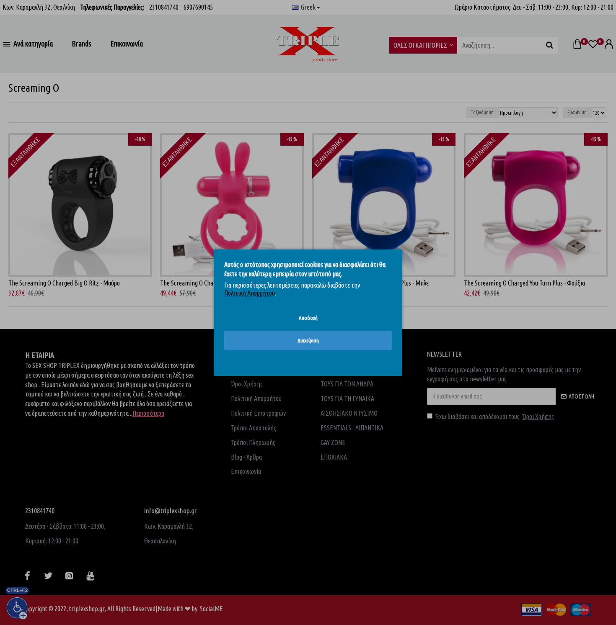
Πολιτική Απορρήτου (249, 293)
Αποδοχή (308, 317)
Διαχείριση (308, 340)
